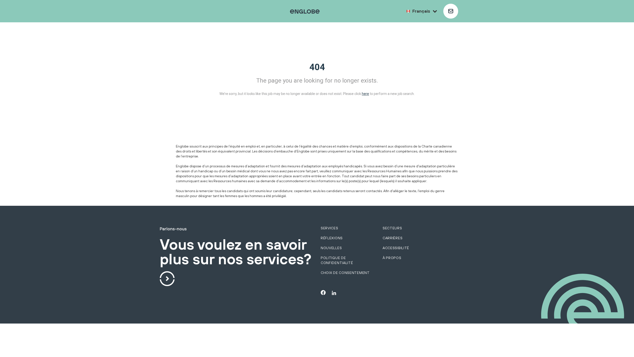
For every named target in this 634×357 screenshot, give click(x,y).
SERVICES (329, 228)
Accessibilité (396, 248)
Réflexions (332, 238)
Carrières (392, 238)
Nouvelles (331, 248)
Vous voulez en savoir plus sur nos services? (235, 252)
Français (421, 11)
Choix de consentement (345, 273)
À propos (392, 258)
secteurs (392, 228)
